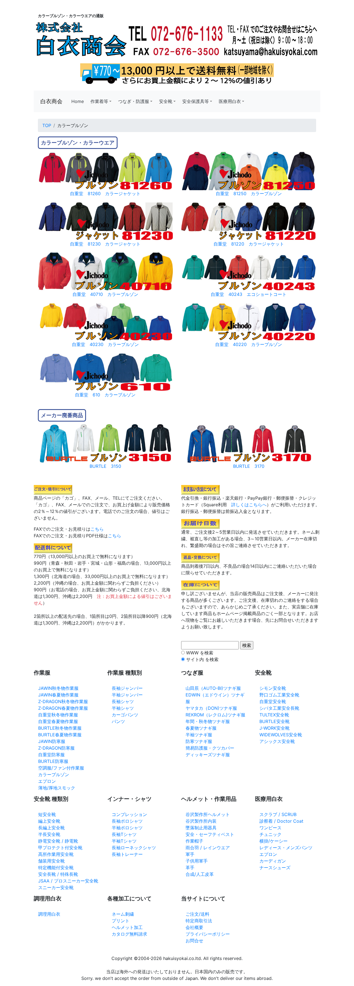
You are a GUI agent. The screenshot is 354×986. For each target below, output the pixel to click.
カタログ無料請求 (129, 934)
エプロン (47, 781)
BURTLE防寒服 (53, 761)
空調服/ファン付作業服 (61, 768)
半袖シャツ (123, 708)
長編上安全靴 (51, 827)
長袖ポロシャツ (127, 821)
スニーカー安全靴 (56, 887)
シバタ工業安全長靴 (279, 708)
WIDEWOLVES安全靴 (280, 734)
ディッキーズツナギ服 (208, 754)
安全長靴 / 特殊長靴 (58, 874)
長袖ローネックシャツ (134, 847)
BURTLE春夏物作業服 (60, 734)
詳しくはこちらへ (249, 504)
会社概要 (194, 927)
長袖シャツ (123, 701)
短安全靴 (47, 814)
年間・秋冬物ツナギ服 (208, 721)
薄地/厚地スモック (56, 788)
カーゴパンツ (125, 714)
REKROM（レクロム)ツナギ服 (215, 714)
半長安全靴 (49, 834)
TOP (46, 125)
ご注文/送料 (197, 914)
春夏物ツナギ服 (201, 728)
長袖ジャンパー (127, 688)
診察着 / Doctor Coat (281, 821)
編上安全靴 (49, 821)
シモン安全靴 (272, 688)
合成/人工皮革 (200, 874)
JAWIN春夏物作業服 (58, 695)
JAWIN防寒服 (51, 741)
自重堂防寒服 (51, 754)
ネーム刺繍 (123, 914)
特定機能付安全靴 (56, 867)
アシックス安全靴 (277, 741)
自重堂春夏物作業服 (58, 721)
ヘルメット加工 (127, 927)
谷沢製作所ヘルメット (208, 814)
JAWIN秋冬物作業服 (58, 688)
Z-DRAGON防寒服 (56, 748)
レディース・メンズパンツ (286, 847)
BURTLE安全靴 (274, 721)
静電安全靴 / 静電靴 (58, 841)
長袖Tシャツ (124, 834)
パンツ (118, 721)
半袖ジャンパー (127, 695)
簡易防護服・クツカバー (210, 748)
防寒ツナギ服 (199, 741)
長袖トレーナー (127, 854)
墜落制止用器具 (201, 827)
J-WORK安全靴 (274, 728)
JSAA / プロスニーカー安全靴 (68, 881)
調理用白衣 (49, 914)
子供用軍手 (197, 861)
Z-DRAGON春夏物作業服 (63, 708)
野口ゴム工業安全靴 (279, 695)
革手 (190, 867)
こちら (97, 529)
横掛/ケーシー (273, 841)
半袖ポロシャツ (127, 827)
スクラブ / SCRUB (277, 814)
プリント (120, 920)
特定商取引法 (199, 920)
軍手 (190, 854)
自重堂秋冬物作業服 (58, 714)
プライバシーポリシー (208, 934)
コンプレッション (129, 814)
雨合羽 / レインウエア (208, 847)
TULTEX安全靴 (274, 714)
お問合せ (194, 940)
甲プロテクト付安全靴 (60, 847)
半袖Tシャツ (124, 841)
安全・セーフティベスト (210, 834)
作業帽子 (194, 841)
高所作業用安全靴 (56, 854)
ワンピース (270, 827)
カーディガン (272, 861)
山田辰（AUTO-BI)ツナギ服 (213, 688)
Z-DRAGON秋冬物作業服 (63, 701)
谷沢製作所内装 (201, 821)
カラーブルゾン (53, 774)
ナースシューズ (274, 867)
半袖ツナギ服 (199, 734)
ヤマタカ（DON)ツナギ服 (211, 708)
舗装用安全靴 (51, 861)
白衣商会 (51, 101)
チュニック (270, 834)
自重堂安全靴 (272, 701)
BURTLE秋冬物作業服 (60, 728)
